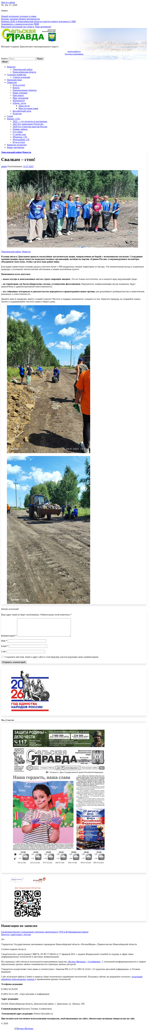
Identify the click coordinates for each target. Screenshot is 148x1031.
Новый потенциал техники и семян (18, 16)
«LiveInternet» (94, 961)
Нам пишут (18, 95)
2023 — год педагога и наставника (30, 121)
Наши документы (15, 147)
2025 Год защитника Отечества (28, 124)
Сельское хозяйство (16, 74)
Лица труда (24, 106)
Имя (4, 641)
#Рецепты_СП (20, 137)
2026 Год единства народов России (30, 126)
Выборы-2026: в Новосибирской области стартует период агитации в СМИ (38, 21)
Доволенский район (23, 69)
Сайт (3, 651)
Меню (5, 62)
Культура (17, 113)
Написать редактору (17, 145)
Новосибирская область (24, 72)
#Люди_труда (19, 103)
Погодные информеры (74, 54)
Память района (20, 129)
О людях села (19, 134)
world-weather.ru (74, 52)
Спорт (10, 116)
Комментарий (8, 635)
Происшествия (14, 80)
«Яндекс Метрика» (76, 961)
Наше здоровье (20, 93)
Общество (12, 82)
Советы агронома (21, 77)
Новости (11, 67)
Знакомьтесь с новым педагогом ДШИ (20, 24)
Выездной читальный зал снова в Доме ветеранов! (26, 26)
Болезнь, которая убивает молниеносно (20, 19)
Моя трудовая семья (28, 108)
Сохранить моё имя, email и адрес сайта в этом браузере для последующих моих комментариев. (52, 657)
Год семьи (18, 132)
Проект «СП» (13, 119)
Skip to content (8, 2)
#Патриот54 (19, 100)
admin (4, 166)
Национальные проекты (25, 90)
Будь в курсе (19, 85)
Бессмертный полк (22, 111)
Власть (16, 87)
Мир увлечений (20, 98)
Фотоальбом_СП (21, 139)
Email (4, 646)
